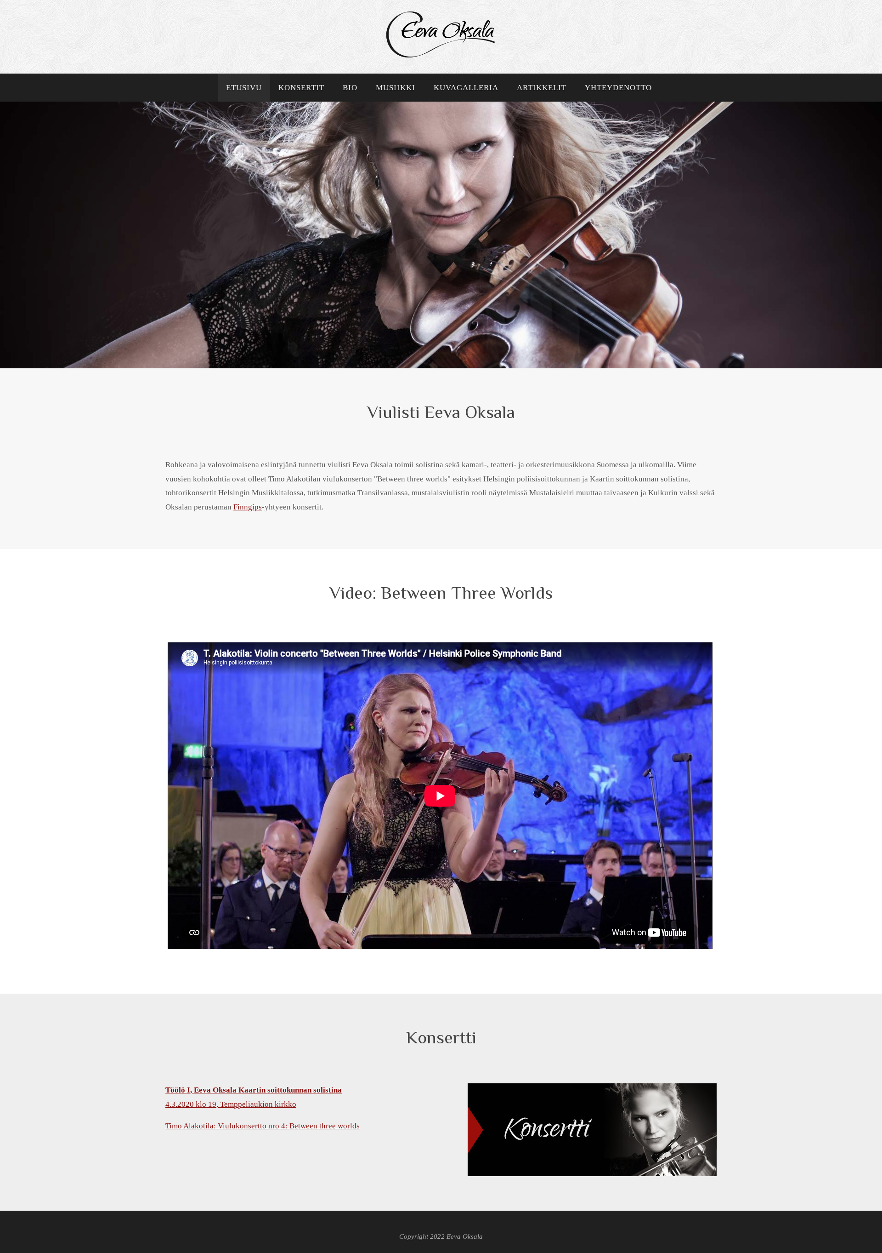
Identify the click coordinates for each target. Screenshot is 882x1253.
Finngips (247, 507)
